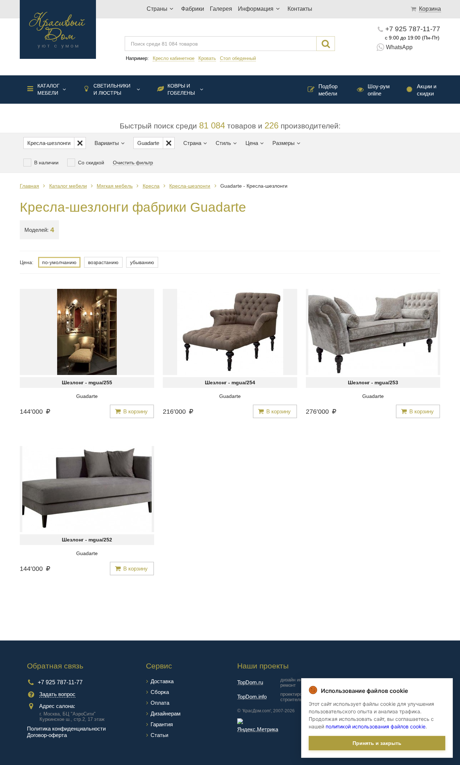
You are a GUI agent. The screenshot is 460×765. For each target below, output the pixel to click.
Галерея (221, 9)
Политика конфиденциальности (66, 729)
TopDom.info (252, 697)
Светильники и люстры (111, 89)
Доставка (162, 681)
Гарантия (162, 724)
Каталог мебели (48, 89)
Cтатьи (159, 735)
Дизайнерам (165, 713)
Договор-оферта (47, 735)
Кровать (207, 58)
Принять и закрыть (377, 743)
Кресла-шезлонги (189, 186)
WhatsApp (399, 47)
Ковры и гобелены (181, 89)
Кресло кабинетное (173, 58)
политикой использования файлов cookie (376, 726)
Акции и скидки (426, 90)
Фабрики (192, 9)
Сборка (160, 692)
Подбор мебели (327, 90)
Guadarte (87, 396)
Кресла (151, 186)
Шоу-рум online (379, 90)
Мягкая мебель (115, 186)
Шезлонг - (87, 382)
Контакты (300, 9)
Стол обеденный (238, 58)
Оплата (160, 703)
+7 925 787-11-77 (412, 28)
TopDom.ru (250, 682)
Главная (29, 186)
